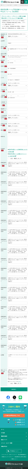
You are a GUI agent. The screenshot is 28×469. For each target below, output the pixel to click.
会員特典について (21, 422)
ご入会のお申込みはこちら (12, 415)
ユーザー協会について (20, 419)
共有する (20, 399)
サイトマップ (5, 454)
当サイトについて (13, 454)
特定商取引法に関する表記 (20, 456)
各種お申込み (4, 446)
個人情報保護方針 (22, 454)
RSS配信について (14, 451)
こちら (19, 381)
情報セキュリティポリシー (7, 456)
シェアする (8, 399)
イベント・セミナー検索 (6, 443)
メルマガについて (21, 424)
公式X (14, 399)
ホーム (2, 429)
